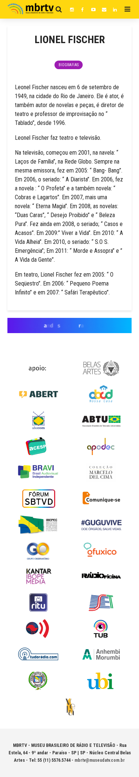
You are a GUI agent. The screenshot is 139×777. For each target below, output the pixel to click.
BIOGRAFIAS (69, 65)
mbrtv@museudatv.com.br (100, 760)
